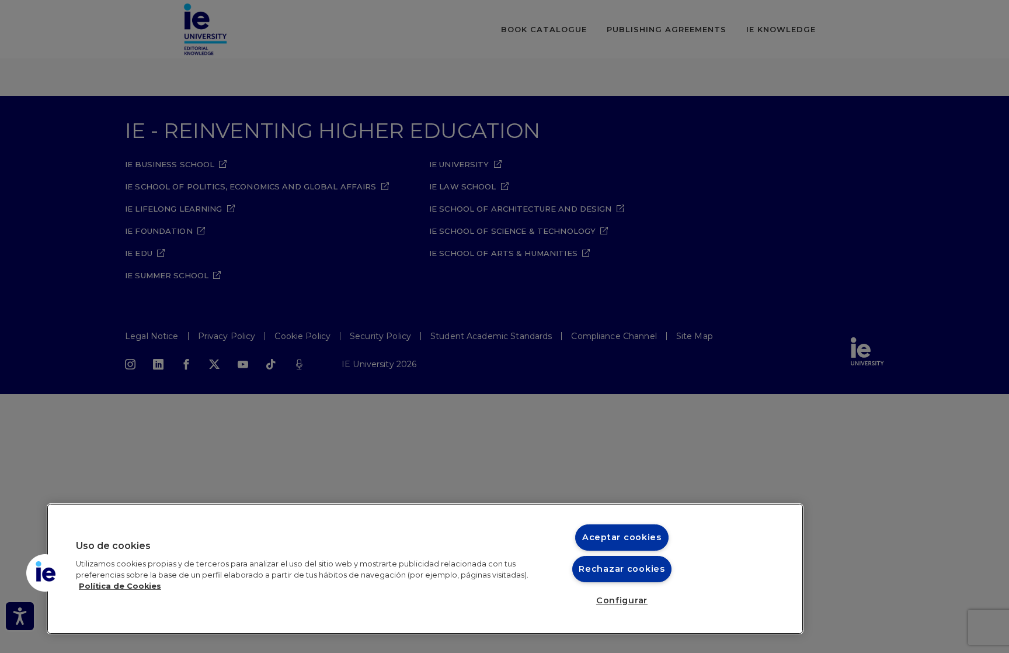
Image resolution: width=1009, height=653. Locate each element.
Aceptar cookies (622, 537)
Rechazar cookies (622, 569)
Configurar (622, 600)
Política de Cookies (120, 586)
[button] (45, 573)
